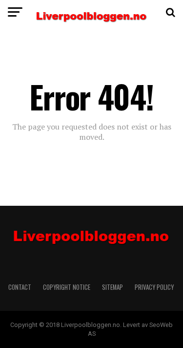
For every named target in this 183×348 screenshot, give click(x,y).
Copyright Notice (66, 287)
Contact (19, 287)
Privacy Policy (155, 287)
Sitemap (112, 287)
